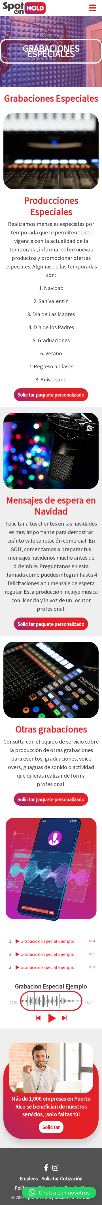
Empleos (29, 1178)
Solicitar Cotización (62, 1178)
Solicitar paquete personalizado (51, 394)
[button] (59, 1192)
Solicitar (51, 1127)
